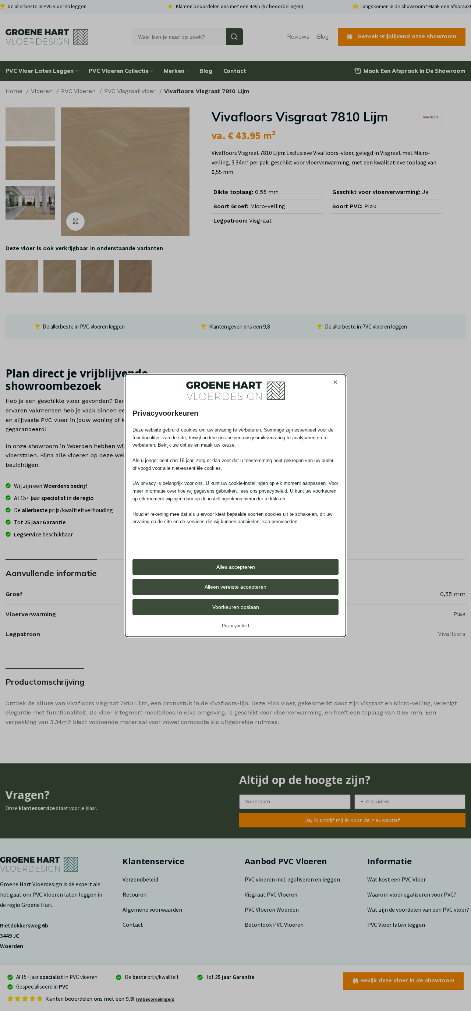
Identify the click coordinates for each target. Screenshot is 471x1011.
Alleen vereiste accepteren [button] (235, 587)
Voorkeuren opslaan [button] (235, 607)
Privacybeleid (235, 625)
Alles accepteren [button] (235, 567)
